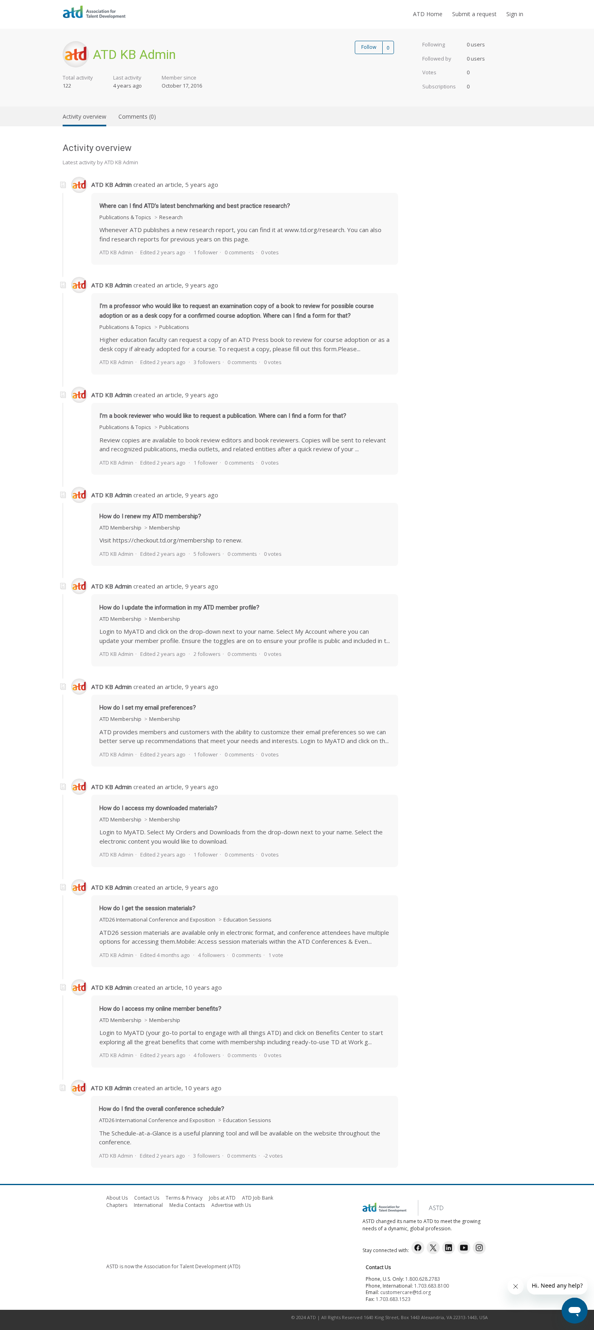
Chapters (116, 1205)
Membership (164, 527)
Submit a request (474, 14)
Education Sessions (247, 919)
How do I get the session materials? (147, 908)
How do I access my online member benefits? (160, 1008)
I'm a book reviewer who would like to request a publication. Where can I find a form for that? (222, 415)
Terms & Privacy (184, 1197)
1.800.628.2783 (422, 1279)
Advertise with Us (231, 1205)
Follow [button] (368, 47)
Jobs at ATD (222, 1197)
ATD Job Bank (257, 1197)
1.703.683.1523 (393, 1299)
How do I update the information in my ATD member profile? (179, 607)
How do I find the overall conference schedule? (161, 1108)
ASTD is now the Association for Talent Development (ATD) (173, 1266)
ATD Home (427, 14)
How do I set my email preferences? (147, 707)
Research (171, 217)
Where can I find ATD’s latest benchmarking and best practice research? (194, 205)
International (148, 1205)
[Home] (94, 18)
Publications (174, 327)
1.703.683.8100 (431, 1285)
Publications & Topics (125, 217)
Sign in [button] (514, 14)
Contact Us (146, 1197)
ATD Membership (121, 527)
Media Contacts (187, 1205)
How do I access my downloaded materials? (158, 808)
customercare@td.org (405, 1292)
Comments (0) (137, 116)
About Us (117, 1197)
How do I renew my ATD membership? (150, 516)
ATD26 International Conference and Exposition (157, 919)
